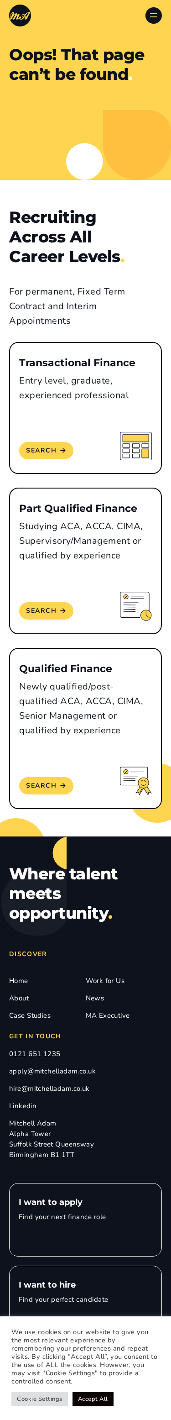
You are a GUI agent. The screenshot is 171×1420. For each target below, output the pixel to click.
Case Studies (30, 1015)
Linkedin (22, 1105)
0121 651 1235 (34, 1053)
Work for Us (105, 980)
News (95, 998)
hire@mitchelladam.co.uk (49, 1088)
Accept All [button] (93, 1399)
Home (18, 980)
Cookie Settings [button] (39, 1399)
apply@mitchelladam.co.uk (52, 1071)
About (19, 998)
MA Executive (108, 1015)
